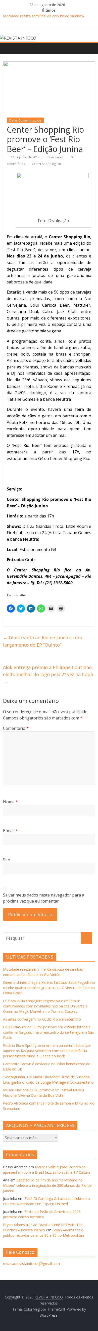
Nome (10, 801)
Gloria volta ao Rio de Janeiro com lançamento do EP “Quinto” (42, 641)
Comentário (16, 728)
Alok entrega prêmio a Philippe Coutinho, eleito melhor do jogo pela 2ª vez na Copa (48, 674)
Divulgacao (55, 157)
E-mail (10, 830)
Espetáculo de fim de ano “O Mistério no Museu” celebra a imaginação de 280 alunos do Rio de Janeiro (47, 1185)
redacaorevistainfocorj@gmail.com (31, 1263)
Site (6, 859)
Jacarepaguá (69, 576)
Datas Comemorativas (25, 120)
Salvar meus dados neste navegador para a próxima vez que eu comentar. (43, 898)
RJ (32, 583)
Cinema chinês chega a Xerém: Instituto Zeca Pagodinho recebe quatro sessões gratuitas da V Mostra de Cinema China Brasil (49, 987)
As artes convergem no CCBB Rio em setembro (42, 1019)
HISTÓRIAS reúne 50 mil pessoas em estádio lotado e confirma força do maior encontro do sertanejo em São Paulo (48, 1032)
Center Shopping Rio (46, 164)
